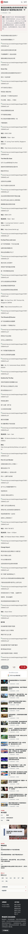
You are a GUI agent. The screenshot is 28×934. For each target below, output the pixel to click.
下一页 (23, 667)
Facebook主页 (6, 906)
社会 (7, 878)
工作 (3, 881)
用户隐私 (18, 906)
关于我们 (18, 912)
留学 (15, 878)
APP (17, 914)
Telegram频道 (5, 904)
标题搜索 (4, 890)
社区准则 (18, 904)
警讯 (7, 881)
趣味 (23, 878)
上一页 (5, 667)
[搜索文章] (22, 2)
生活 (7, 815)
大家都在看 (5, 887)
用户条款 (18, 910)
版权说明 (18, 908)
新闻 (3, 878)
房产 (19, 878)
